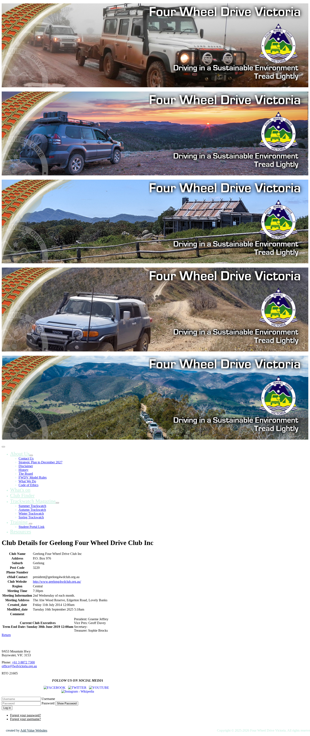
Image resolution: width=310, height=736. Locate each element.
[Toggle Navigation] (3, 446)
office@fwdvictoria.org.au (19, 666)
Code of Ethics (28, 485)
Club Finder (22, 495)
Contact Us (26, 458)
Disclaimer (26, 466)
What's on (20, 489)
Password (48, 703)
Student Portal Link (31, 527)
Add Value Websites (33, 730)
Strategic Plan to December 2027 (40, 462)
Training (19, 522)
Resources (20, 531)
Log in (7, 707)
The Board (26, 473)
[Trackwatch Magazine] (57, 502)
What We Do (27, 481)
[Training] (30, 523)
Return (6, 635)
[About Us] (31, 455)
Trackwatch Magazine (33, 501)
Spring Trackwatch (31, 517)
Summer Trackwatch (32, 506)
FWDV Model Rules (33, 477)
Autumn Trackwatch (32, 509)
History (23, 470)
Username (48, 699)
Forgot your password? (25, 715)
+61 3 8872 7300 (23, 662)
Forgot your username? (25, 719)
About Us (20, 453)
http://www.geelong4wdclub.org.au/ (57, 581)
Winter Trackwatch (31, 513)
